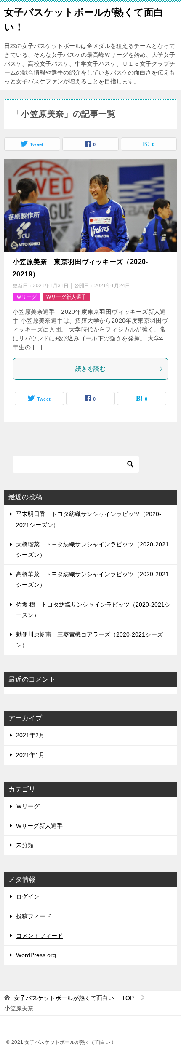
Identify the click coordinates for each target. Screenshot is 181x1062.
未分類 (25, 845)
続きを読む (90, 368)
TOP (74, 998)
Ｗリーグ (26, 297)
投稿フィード (33, 916)
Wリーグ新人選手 (66, 297)
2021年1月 (30, 755)
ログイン (28, 896)
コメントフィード (39, 935)
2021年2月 (30, 735)
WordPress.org (36, 955)
